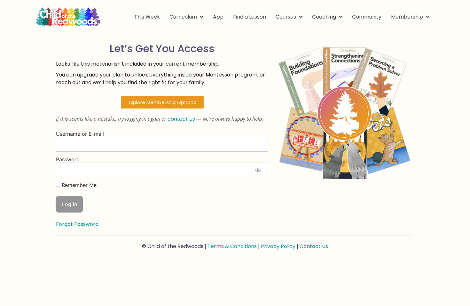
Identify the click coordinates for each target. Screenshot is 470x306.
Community (366, 16)
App (218, 16)
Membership (407, 16)
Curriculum (183, 16)
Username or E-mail (80, 134)
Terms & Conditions (232, 246)
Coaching (324, 16)
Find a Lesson (249, 16)
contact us (181, 119)
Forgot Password (77, 224)
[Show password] (257, 170)
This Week (147, 16)
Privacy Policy (278, 246)
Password (68, 159)
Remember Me (78, 185)
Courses (286, 16)
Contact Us (314, 246)
